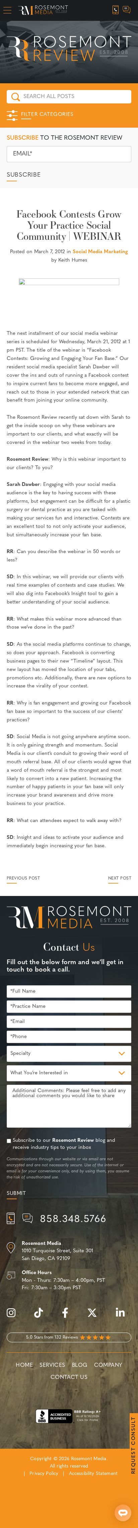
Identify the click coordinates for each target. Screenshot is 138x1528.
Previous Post (23, 879)
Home (24, 1365)
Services (52, 1365)
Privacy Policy (43, 1473)
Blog (79, 1365)
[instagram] (14, 1316)
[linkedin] (123, 1316)
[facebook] (68, 1316)
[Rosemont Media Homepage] (43, 10)
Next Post (119, 879)
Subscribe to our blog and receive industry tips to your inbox (64, 1144)
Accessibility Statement (93, 1473)
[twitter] (95, 1316)
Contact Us (69, 1377)
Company (108, 1365)
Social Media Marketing (100, 252)
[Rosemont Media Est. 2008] (69, 918)
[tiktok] (42, 1316)
